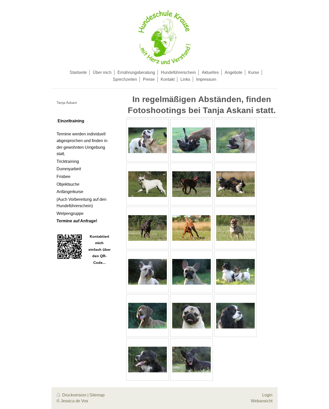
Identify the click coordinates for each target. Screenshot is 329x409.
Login (267, 395)
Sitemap (97, 395)
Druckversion (74, 395)
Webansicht (261, 401)
